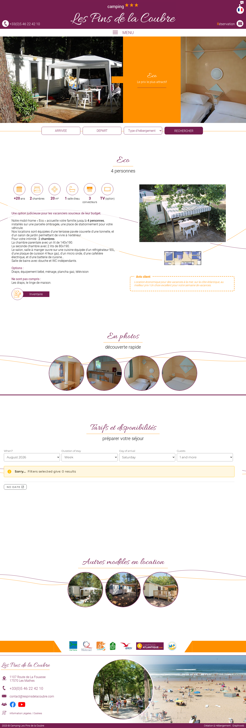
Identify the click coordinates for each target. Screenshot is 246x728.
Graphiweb (238, 725)
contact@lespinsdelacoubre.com (32, 696)
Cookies (37, 713)
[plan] (182, 270)
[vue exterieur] (182, 241)
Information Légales (20, 713)
